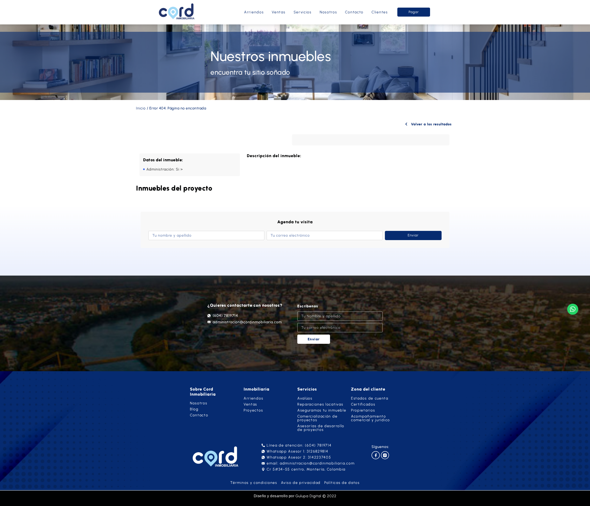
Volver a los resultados (431, 124)
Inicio (141, 108)
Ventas (278, 12)
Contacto (354, 12)
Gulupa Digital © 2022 (315, 496)
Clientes (380, 12)
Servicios (303, 12)
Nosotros (328, 12)
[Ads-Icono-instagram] (385, 455)
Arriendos (254, 12)
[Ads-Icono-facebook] (376, 455)
